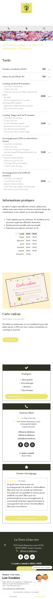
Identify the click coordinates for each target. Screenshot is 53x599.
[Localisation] (26, 28)
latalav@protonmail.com (26, 438)
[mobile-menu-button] (44, 28)
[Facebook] (20, 444)
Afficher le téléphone (26, 432)
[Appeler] (9, 28)
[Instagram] (32, 444)
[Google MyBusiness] (26, 444)
